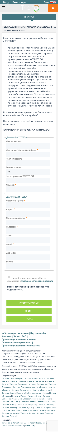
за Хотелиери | (9, 333)
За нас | (17, 336)
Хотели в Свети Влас (35, 381)
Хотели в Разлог (19, 396)
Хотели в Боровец (40, 387)
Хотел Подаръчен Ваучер (41, 423)
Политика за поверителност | (17, 342)
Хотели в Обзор (34, 396)
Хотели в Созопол (17, 381)
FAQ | (25, 336)
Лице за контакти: (16, 218)
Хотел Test (29, 426)
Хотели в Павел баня (11, 402)
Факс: (9, 235)
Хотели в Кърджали (10, 413)
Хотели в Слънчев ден (22, 390)
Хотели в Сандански (38, 384)
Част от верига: (14, 158)
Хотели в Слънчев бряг (12, 378)
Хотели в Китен (8, 405)
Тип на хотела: (13, 167)
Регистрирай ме (29, 303)
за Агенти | (24, 333)
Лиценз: (11, 184)
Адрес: (10, 209)
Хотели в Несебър (9, 407)
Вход (6, 2)
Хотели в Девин (9, 393)
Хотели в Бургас (26, 407)
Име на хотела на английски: (22, 150)
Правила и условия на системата (37, 281)
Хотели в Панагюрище (26, 405)
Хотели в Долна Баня (12, 410)
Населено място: (15, 200)
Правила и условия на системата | (19, 339)
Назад (29, 319)
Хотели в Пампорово (22, 387)
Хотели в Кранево (45, 405)
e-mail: (10, 244)
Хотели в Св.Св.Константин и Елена (33, 393)
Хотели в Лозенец (31, 410)
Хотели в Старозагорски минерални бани (33, 399)
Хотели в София (9, 416)
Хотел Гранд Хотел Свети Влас (15, 423)
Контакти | (7, 336)
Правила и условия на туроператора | (21, 345)
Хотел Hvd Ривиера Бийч (13, 426)
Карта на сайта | (38, 333)
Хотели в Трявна (29, 402)
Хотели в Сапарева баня (45, 407)
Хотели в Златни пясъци (34, 378)
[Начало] (30, 9)
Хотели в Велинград (18, 384)
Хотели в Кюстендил (42, 390)
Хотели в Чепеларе (46, 402)
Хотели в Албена (27, 413)
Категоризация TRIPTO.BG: (20, 176)
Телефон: (12, 226)
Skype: (9, 261)
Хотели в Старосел (45, 413)
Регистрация (19, 2)
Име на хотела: (15, 141)
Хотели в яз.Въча (47, 410)
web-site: (11, 252)
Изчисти (29, 311)
